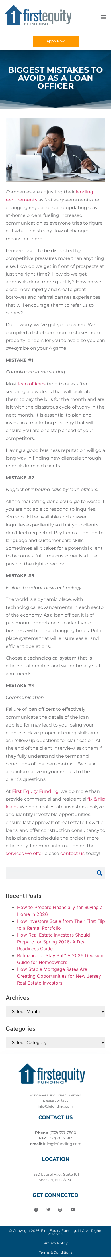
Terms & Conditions (55, 1252)
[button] (103, 17)
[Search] (99, 873)
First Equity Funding (35, 791)
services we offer (24, 853)
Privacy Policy (56, 1243)
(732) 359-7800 (63, 1132)
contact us (72, 853)
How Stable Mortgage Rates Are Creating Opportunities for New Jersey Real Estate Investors (59, 976)
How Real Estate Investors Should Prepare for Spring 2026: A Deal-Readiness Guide (53, 941)
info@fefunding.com (62, 1143)
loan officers (32, 384)
